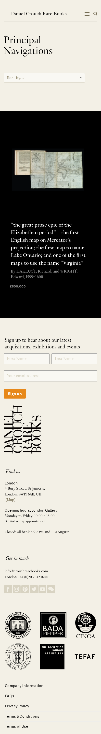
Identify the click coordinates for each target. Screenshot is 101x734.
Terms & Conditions (22, 716)
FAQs (9, 696)
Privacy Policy (17, 706)
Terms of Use (16, 726)
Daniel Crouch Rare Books (39, 14)
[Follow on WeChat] (51, 589)
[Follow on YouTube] (42, 589)
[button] (87, 14)
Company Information (24, 685)
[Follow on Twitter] (34, 589)
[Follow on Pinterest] (25, 589)
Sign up (15, 393)
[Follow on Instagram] (17, 589)
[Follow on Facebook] (8, 589)
